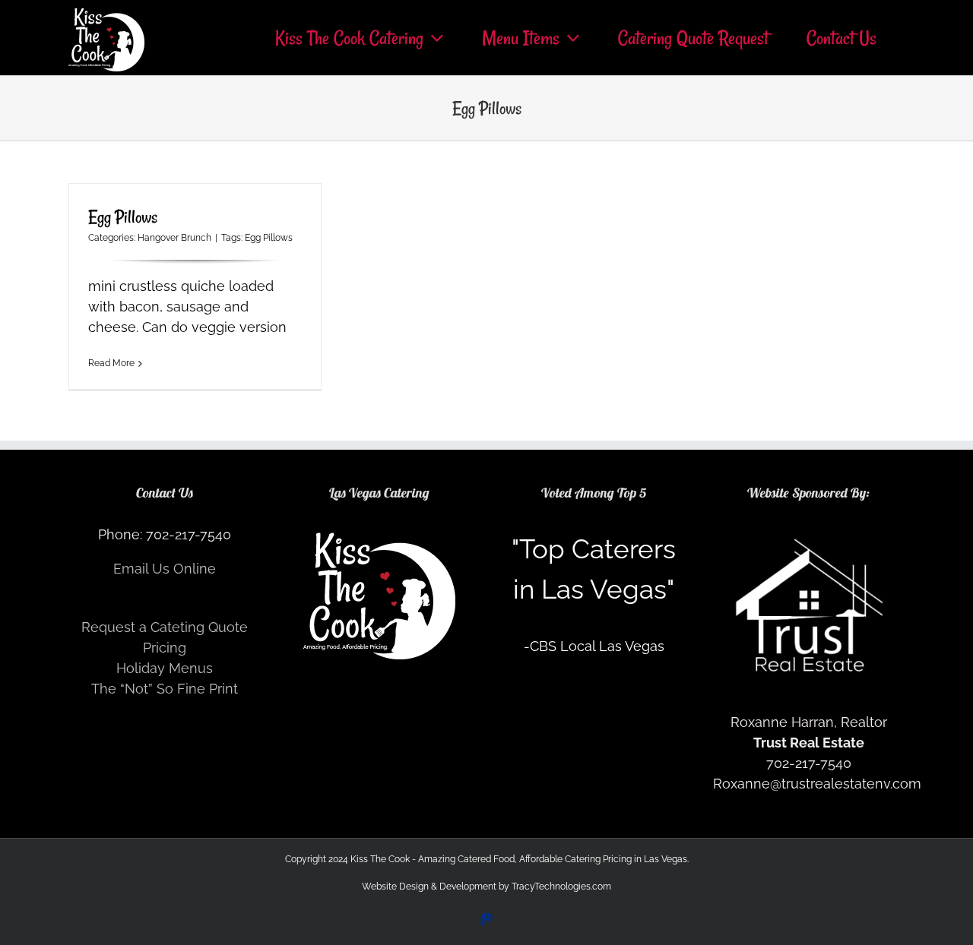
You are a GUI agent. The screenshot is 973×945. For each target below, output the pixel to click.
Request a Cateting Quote (164, 627)
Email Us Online (164, 569)
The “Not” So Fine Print (164, 689)
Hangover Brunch (174, 237)
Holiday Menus (164, 668)
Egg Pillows (122, 217)
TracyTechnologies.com (561, 886)
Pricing (164, 648)
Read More (111, 363)
